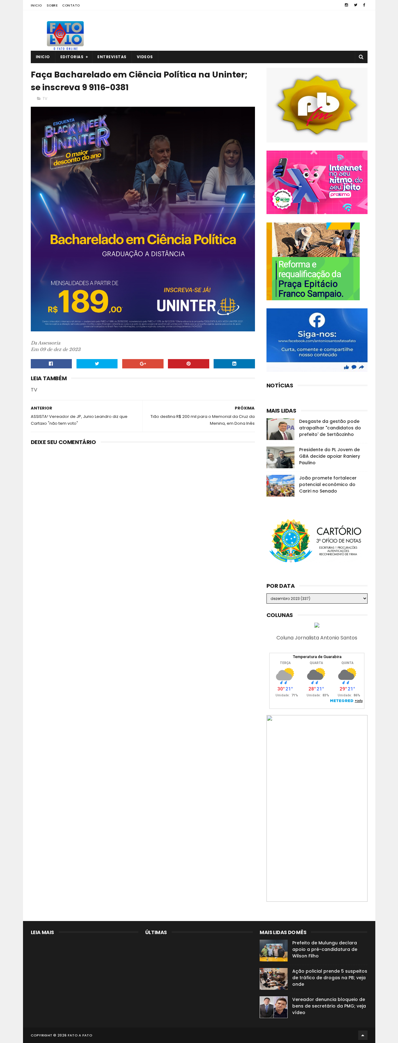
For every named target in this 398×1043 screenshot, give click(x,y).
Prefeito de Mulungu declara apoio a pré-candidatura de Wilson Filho (324, 949)
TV (45, 98)
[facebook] (364, 5)
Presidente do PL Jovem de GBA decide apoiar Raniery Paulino (329, 456)
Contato (71, 5)
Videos (145, 56)
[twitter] (355, 5)
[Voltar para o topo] (363, 1035)
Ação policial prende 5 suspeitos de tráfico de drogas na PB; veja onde (329, 977)
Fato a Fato (80, 1035)
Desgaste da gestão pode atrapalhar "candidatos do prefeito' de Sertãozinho (330, 427)
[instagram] (346, 5)
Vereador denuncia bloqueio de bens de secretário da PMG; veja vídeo (329, 1006)
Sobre (52, 5)
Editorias (72, 56)
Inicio (36, 5)
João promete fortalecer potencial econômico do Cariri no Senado (328, 484)
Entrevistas (112, 56)
